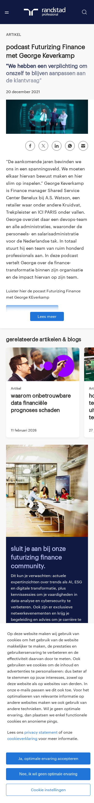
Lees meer (47, 316)
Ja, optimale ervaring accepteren (48, 758)
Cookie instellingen (48, 789)
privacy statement (41, 732)
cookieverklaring (22, 738)
